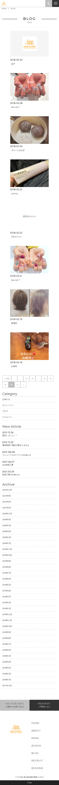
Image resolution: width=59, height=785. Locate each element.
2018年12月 (7, 614)
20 (32, 379)
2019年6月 (6, 579)
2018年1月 (6, 680)
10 (26, 379)
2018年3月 (6, 668)
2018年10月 (7, 626)
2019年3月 (6, 597)
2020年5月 (6, 525)
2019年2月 (6, 603)
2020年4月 (6, 531)
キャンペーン (8, 405)
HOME (4, 9)
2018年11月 (7, 620)
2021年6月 (6, 502)
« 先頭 (6, 379)
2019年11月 (7, 549)
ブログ (5, 411)
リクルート (7, 417)
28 (44, 379)
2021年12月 (7, 490)
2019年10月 (7, 555)
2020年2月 (6, 537)
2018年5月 (6, 656)
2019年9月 (6, 561)
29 (50, 379)
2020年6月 (6, 520)
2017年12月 (7, 686)
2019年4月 (6, 591)
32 (17, 385)
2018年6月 (6, 650)
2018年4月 (6, 662)
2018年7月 (6, 644)
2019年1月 (6, 609)
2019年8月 (6, 567)
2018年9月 (6, 632)
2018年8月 (6, 638)
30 (5, 385)
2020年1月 (6, 543)
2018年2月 (6, 674)
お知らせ (6, 399)
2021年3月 (6, 508)
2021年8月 (6, 496)
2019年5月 (6, 585)
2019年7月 (6, 573)
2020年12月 (7, 514)
